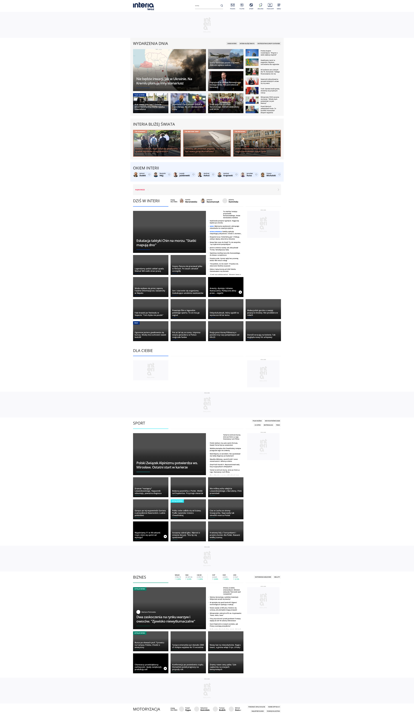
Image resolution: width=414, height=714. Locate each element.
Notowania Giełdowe (263, 658)
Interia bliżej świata (247, 43)
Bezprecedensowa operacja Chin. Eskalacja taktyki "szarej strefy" (165, 189)
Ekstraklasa (265, 506)
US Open (255, 506)
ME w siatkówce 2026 (272, 502)
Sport (139, 504)
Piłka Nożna (257, 502)
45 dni (186, 9)
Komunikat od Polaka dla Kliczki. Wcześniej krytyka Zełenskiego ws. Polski (204, 189)
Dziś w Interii (146, 200)
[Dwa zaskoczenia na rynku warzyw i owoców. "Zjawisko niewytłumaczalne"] (169, 689)
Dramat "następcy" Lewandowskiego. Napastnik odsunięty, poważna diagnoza (244, 189)
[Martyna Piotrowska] (138, 693)
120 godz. (179, 9)
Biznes (139, 658)
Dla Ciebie (143, 350)
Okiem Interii (232, 43)
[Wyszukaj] (222, 5)
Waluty (277, 658)
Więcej (276, 506)
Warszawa (168, 9)
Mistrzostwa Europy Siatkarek (269, 43)
